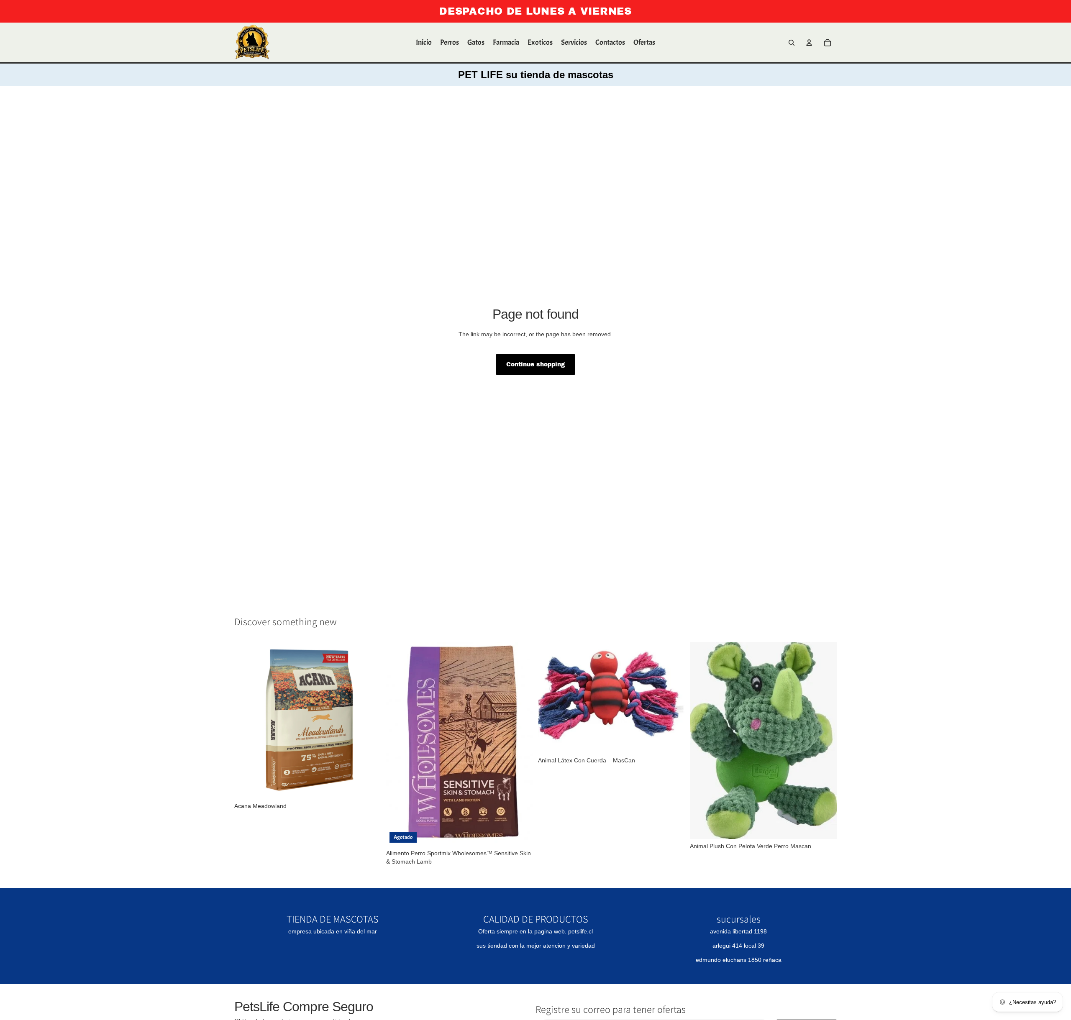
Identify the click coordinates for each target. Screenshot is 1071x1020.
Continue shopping (535, 364)
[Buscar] (791, 42)
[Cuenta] (809, 42)
